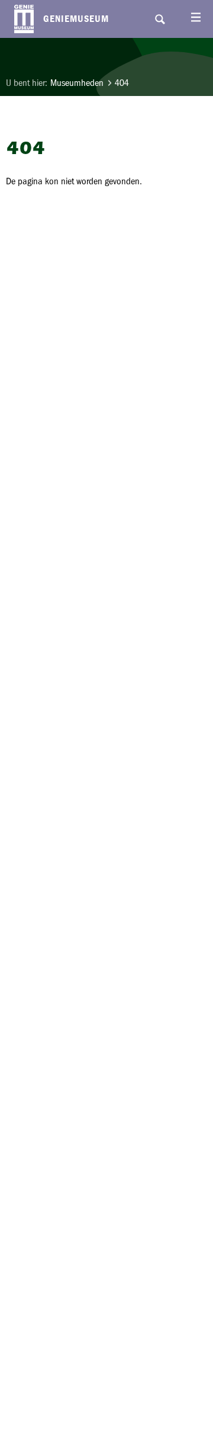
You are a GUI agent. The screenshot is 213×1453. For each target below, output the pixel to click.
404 (122, 82)
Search (160, 19)
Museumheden (77, 82)
